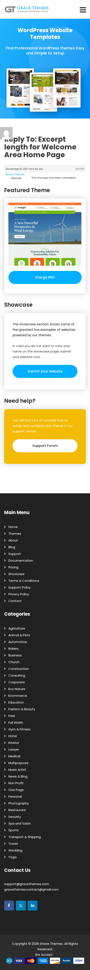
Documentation (20, 560)
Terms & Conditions (23, 580)
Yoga (12, 857)
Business (15, 655)
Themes (14, 533)
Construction (18, 668)
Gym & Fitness (19, 729)
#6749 (79, 169)
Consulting (16, 675)
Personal (15, 796)
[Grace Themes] (26, 11)
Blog (11, 547)
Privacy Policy (18, 594)
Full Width (15, 722)
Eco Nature (16, 689)
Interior (13, 742)
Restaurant (17, 810)
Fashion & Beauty (21, 709)
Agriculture (16, 628)
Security (14, 816)
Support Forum (45, 445)
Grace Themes (51, 943)
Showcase (16, 574)
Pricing (13, 567)
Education (16, 702)
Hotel (12, 736)
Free (11, 716)
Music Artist (17, 769)
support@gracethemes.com (26, 884)
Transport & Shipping (24, 837)
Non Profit (16, 783)
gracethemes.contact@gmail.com (31, 889)
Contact (15, 601)
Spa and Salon (19, 823)
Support (14, 554)
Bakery (13, 648)
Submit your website (45, 371)
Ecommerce (17, 695)
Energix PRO (45, 277)
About (13, 540)
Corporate (16, 682)
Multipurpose (18, 763)
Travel (13, 843)
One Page (16, 790)
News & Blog (17, 776)
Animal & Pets (19, 635)
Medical (14, 756)
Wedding (15, 850)
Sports (13, 830)
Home (13, 527)
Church (13, 662)
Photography (18, 803)
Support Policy (19, 587)
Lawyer (13, 749)
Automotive (17, 642)
